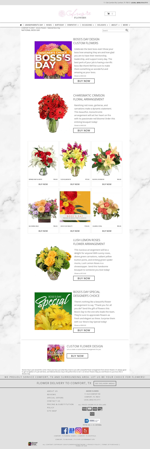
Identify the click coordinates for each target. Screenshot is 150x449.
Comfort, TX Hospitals (87, 436)
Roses (49, 25)
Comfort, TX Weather (63, 439)
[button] (110, 14)
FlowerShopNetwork (76, 444)
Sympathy (72, 25)
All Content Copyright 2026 (55, 444)
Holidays (101, 25)
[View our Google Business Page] (71, 433)
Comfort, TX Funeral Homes (65, 436)
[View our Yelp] (85, 433)
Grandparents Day (34, 25)
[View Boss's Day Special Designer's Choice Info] (53, 311)
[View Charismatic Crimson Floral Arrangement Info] (53, 113)
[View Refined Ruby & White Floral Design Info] (43, 159)
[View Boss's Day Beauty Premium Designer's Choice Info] (75, 206)
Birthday (59, 25)
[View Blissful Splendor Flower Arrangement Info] (107, 159)
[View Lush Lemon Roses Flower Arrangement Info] (53, 259)
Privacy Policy (94, 444)
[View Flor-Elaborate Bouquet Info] (75, 159)
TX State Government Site (84, 439)
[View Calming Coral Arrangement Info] (107, 206)
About (114, 25)
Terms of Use (81, 446)
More (125, 25)
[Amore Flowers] (75, 13)
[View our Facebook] (64, 433)
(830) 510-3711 (142, 3)
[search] (126, 30)
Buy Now (84, 81)
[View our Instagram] (78, 433)
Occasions (87, 25)
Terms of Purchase (110, 444)
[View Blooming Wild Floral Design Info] (43, 206)
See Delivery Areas (105, 383)
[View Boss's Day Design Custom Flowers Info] (53, 60)
